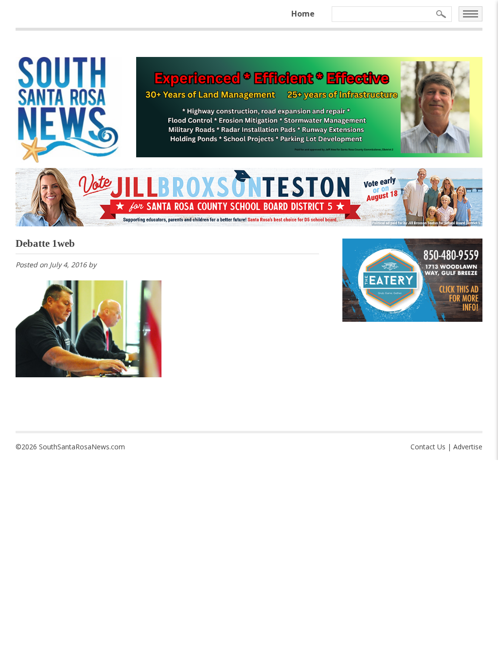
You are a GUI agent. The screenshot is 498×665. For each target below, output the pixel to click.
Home (303, 13)
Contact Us (427, 446)
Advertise (467, 446)
